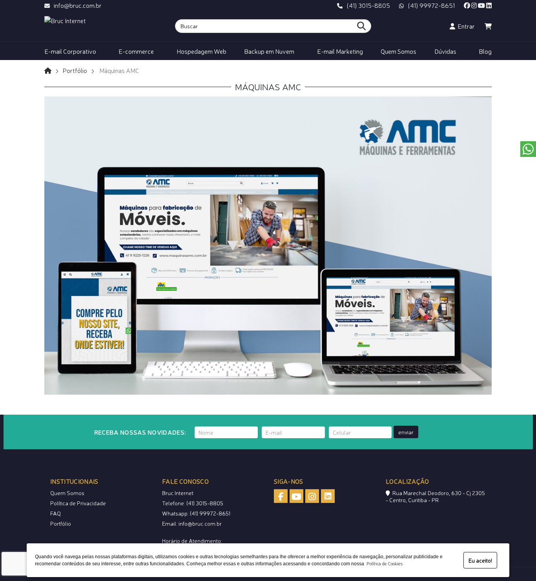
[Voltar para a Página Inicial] (47, 70)
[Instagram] (474, 5)
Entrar (465, 26)
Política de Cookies (383, 563)
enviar (406, 431)
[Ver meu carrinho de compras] (488, 26)
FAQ (55, 513)
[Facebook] (467, 5)
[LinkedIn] (489, 5)
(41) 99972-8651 (431, 5)
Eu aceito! (480, 560)
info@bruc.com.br (78, 5)
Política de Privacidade (78, 502)
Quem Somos (67, 492)
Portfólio (74, 70)
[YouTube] (481, 5)
